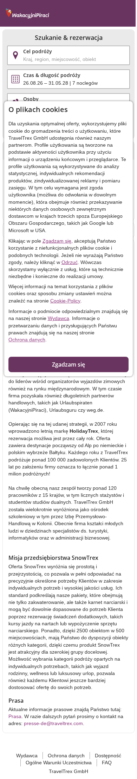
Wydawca (58, 318)
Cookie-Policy (65, 301)
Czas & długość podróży (51, 75)
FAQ (107, 762)
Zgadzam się (57, 241)
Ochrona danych (26, 339)
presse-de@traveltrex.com (53, 723)
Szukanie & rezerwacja (69, 38)
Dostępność (108, 755)
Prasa (14, 716)
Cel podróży (37, 51)
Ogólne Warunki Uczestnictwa (59, 762)
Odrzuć (69, 262)
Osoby (31, 99)
